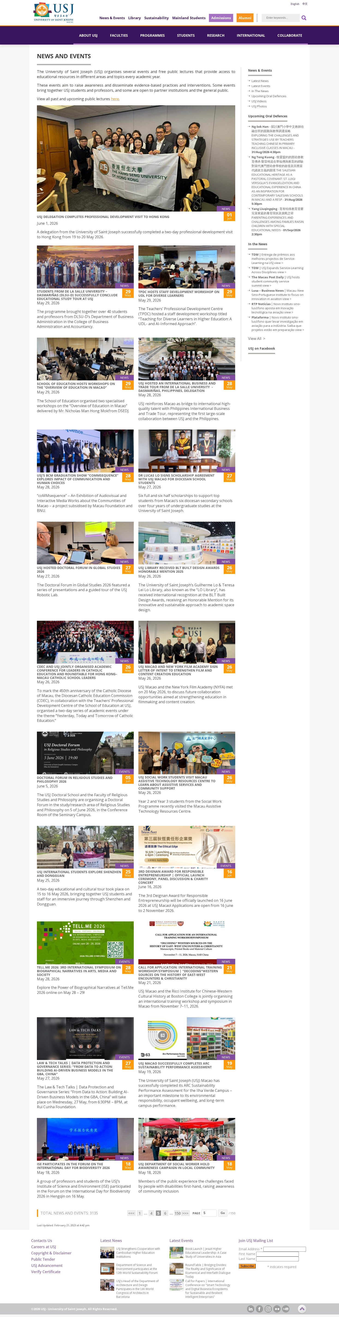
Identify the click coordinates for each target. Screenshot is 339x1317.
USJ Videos (259, 101)
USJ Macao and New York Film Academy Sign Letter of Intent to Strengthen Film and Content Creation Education (178, 670)
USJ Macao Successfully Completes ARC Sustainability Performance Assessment (175, 1065)
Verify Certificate (45, 1271)
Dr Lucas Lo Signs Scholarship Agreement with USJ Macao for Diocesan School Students (176, 479)
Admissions (221, 17)
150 (177, 1213)
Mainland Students (188, 17)
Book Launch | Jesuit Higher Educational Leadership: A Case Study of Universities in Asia (205, 1253)
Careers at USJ (43, 1246)
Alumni (245, 17)
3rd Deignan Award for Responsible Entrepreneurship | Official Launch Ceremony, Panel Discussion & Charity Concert (173, 877)
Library (134, 17)
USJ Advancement (46, 1265)
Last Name (247, 1258)
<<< (131, 1213)
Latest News (260, 81)
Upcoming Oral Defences (269, 96)
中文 (304, 4)
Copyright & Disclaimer (51, 1253)
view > (278, 263)
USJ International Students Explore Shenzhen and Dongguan (79, 874)
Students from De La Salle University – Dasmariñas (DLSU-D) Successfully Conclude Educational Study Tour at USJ (77, 295)
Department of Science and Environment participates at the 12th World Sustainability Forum (137, 1269)
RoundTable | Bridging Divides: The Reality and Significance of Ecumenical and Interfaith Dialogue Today (208, 1271)
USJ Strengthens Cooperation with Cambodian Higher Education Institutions (138, 1253)
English (295, 4)
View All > (256, 338)
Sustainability (156, 17)
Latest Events (261, 86)
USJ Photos (259, 106)
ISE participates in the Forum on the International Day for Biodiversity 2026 (73, 1166)
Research (215, 35)
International (251, 35)
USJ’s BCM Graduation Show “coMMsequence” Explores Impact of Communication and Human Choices (77, 479)
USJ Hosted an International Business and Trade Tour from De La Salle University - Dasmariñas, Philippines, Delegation (177, 387)
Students (186, 35)
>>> (185, 1213)
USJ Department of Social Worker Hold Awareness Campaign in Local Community (176, 1166)
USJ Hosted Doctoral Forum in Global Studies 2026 (78, 570)
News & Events (112, 17)
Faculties (119, 35)
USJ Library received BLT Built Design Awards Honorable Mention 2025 (179, 570)
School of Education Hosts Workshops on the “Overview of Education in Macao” (76, 385)
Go (223, 1213)
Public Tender (43, 1259)
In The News (260, 91)
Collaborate (289, 35)
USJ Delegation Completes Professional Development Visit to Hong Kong (103, 217)
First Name (247, 1254)
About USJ (88, 35)
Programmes (152, 35)
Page (196, 1213)
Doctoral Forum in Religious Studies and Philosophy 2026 (75, 779)
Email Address (250, 1249)
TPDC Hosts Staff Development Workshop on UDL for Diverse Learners (178, 294)
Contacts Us (41, 1240)
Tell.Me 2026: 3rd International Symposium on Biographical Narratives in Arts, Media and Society (79, 971)
